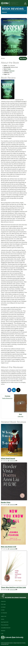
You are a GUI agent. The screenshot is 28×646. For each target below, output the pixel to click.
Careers (2, 619)
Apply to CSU (3, 616)
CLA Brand (3, 607)
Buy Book (23, 58)
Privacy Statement (4, 624)
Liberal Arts (3, 601)
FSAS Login (3, 604)
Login (2, 633)
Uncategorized (12, 460)
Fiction (9, 69)
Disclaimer (3, 630)
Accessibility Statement (5, 627)
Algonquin (11, 70)
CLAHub (2, 609)
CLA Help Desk (4, 612)
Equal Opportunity (4, 622)
